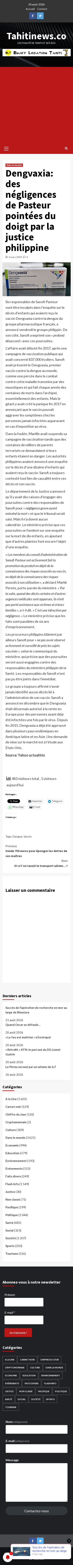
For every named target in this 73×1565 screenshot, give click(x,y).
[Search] (66, 148)
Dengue (17, 836)
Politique (11, 1215)
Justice (10, 1191)
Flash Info (12, 1184)
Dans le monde (14, 165)
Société (10, 1238)
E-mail (9, 1312)
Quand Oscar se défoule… (22, 1024)
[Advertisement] (36, 105)
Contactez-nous (36, 1511)
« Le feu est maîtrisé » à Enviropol (28, 1037)
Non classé (12, 1199)
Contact (42, 8)
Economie (12, 1145)
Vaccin (28, 836)
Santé (9, 1222)
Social (9, 1230)
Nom (16, 1421)
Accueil (30, 8)
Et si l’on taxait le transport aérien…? (41, 863)
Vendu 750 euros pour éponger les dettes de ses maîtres (36, 851)
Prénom (9, 1294)
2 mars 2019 (15, 257)
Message (12, 1460)
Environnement (16, 1160)
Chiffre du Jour (15, 1114)
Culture (10, 1130)
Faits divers (13, 1176)
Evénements (14, 1168)
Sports (9, 1246)
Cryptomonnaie (16, 1122)
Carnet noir (13, 1106)
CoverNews (57, 1553)
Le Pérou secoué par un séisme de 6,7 (30, 1067)
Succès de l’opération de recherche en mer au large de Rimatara (36, 1010)
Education (12, 1153)
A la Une (11, 1099)
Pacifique (11, 1207)
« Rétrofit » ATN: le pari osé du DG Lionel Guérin (32, 1052)
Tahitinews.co (36, 36)
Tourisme (11, 1253)
